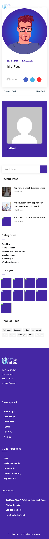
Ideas (5, 335)
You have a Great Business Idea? (29, 188)
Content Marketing (12, 473)
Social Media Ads (12, 463)
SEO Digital (22, 335)
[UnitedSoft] (7, 6)
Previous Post (10, 91)
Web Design (7, 258)
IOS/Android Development (14, 251)
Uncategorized (8, 255)
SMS (31, 335)
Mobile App (9, 412)
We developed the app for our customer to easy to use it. (28, 204)
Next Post (40, 91)
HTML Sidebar (8, 248)
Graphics (6, 244)
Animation (7, 330)
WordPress (39, 335)
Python (7, 427)
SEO (6, 458)
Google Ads (9, 468)
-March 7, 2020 (12, 61)
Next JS (7, 437)
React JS (8, 432)
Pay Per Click (10, 478)
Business (17, 330)
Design (26, 330)
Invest (12, 335)
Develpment (36, 330)
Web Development (10, 262)
